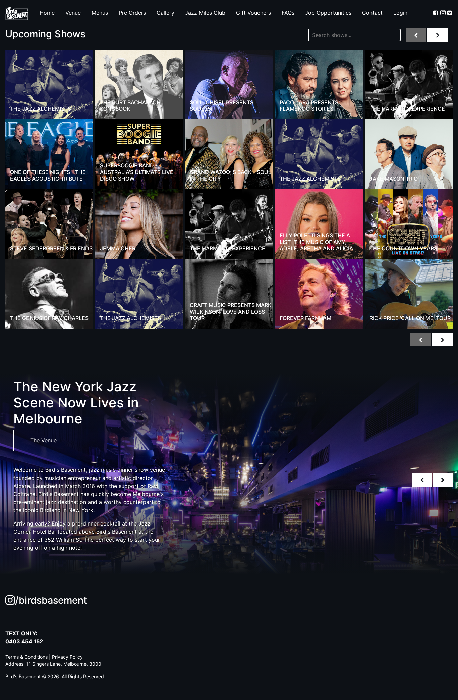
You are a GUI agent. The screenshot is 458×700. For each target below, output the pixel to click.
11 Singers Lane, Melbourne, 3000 (63, 664)
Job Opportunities (328, 12)
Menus (100, 12)
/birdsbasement (51, 600)
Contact (372, 12)
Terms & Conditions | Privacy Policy (44, 657)
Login (400, 12)
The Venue (43, 440)
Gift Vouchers (253, 12)
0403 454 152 (24, 641)
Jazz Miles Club (205, 12)
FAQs (288, 12)
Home (47, 12)
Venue (73, 12)
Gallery (165, 12)
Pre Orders (132, 12)
